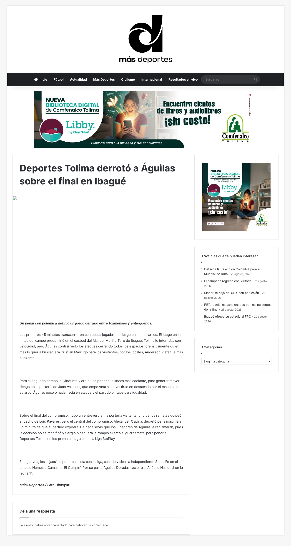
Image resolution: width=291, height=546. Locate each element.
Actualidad (78, 79)
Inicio (42, 79)
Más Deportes (104, 79)
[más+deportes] (145, 39)
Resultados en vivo (183, 79)
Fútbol (59, 79)
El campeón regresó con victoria (227, 281)
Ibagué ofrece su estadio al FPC (227, 316)
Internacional (151, 79)
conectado (60, 525)
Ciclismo (128, 79)
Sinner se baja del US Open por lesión (231, 293)
